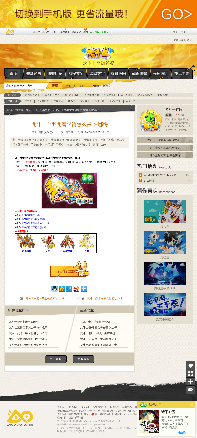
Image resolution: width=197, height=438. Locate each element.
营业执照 (62, 414)
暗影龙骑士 (127, 95)
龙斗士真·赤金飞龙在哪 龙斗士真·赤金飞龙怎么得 (100, 339)
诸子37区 (168, 412)
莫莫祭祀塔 (43, 101)
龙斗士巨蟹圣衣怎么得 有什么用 (45, 298)
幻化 (82, 85)
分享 (190, 381)
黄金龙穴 (99, 101)
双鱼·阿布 (163, 95)
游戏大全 (83, 359)
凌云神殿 (85, 101)
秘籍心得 (140, 73)
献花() (67, 271)
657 (175, 115)
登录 (175, 32)
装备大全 (97, 73)
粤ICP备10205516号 (79, 414)
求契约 (107, 85)
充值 (176, 40)
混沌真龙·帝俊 (32, 95)
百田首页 (56, 359)
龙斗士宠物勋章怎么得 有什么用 (28, 327)
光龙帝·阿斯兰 (145, 95)
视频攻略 (118, 73)
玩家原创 (161, 73)
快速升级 (71, 85)
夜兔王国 (130, 101)
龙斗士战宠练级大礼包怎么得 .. (105, 298)
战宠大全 (76, 73)
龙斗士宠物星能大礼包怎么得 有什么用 (30, 339)
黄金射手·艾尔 (52, 95)
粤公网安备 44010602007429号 (110, 414)
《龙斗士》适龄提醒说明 (95, 321)
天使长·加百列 (91, 95)
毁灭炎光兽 (110, 95)
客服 (182, 40)
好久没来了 (150, 180)
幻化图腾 (94, 85)
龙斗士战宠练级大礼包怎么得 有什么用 (30, 333)
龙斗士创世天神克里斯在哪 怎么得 (100, 333)
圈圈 (168, 115)
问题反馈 (114, 407)
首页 (14, 73)
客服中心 (127, 407)
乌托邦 (28, 101)
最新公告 (34, 73)
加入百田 (86, 407)
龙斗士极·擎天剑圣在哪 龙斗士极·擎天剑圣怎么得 (100, 344)
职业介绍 (55, 73)
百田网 (24, 32)
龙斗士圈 (182, 73)
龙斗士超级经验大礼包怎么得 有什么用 (30, 344)
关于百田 (61, 407)
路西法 (71, 101)
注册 (182, 32)
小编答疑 (45, 109)
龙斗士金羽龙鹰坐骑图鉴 (24, 321)
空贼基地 (58, 101)
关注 (190, 373)
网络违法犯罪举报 (73, 417)
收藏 (189, 40)
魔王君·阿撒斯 (72, 95)
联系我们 (73, 407)
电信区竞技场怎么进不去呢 (160, 175)
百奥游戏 (10, 32)
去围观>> (183, 432)
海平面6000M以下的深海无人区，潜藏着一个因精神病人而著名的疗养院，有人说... (174, 422)
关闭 (191, 404)
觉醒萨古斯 (115, 101)
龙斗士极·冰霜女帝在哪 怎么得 (98, 327)
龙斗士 (98, 52)
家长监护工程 (100, 407)
